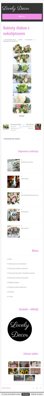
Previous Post (16, 127)
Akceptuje (26, 394)
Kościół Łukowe (25, 212)
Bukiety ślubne (13, 282)
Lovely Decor (15, 8)
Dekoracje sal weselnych (17, 264)
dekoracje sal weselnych (10, 41)
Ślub (10, 259)
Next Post (28, 126)
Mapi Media (6, 388)
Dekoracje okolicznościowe (18, 278)
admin (20, 39)
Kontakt (11, 292)
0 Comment (29, 39)
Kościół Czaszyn (24, 178)
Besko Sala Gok (25, 228)
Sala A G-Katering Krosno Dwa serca (29, 195)
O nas (10, 296)
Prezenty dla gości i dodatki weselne (21, 273)
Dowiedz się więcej (36, 394)
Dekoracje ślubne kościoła (18, 268)
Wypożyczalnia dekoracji (17, 287)
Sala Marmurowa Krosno (27, 162)
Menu (23, 16)
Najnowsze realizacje (28, 151)
